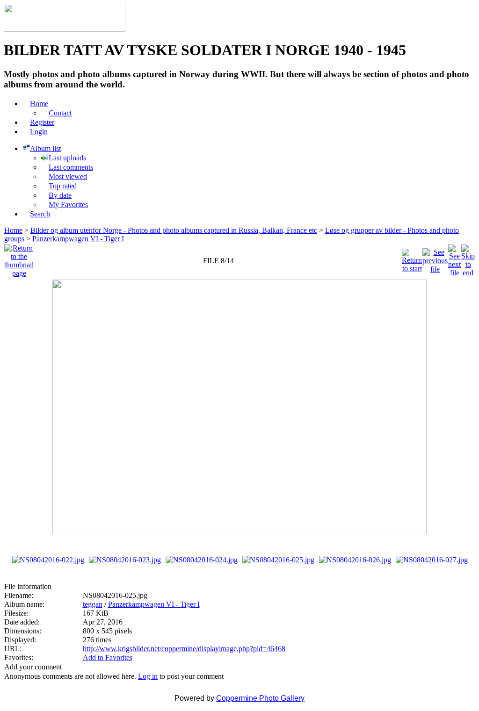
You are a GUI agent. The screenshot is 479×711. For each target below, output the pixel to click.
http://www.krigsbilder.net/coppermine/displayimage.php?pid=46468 (184, 649)
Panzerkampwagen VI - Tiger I (78, 239)
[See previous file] (435, 258)
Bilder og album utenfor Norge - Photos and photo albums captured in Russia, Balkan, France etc (173, 230)
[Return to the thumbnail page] (19, 258)
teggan (92, 604)
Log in (148, 676)
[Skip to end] (468, 258)
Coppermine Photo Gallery (260, 698)
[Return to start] (412, 258)
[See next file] (454, 258)
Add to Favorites (107, 657)
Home (13, 230)
